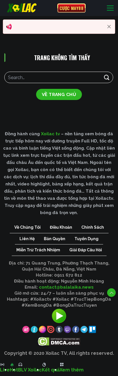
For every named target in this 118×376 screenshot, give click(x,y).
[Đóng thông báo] (109, 27)
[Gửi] (107, 77)
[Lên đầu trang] (111, 292)
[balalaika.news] (28, 8)
